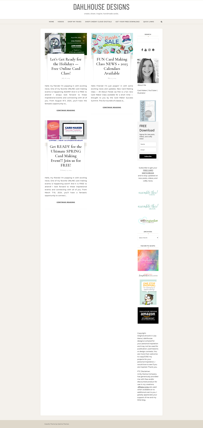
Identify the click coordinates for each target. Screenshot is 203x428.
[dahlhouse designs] (101, 9)
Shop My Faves (74, 21)
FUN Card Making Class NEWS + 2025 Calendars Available (112, 66)
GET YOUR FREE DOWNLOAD (128, 21)
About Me (142, 85)
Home (51, 21)
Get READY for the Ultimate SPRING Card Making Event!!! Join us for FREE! (66, 156)
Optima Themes (63, 424)
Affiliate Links (143, 387)
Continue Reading (66, 110)
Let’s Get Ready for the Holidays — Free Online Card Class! (66, 66)
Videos (61, 21)
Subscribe (148, 156)
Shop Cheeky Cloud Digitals (98, 21)
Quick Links (148, 21)
